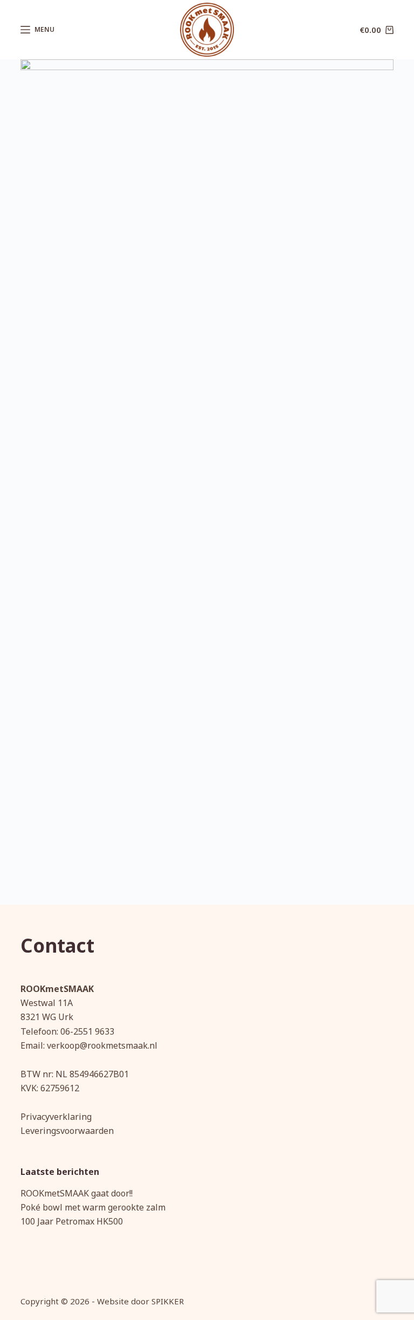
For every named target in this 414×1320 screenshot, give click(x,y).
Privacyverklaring (56, 1117)
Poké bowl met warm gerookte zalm (92, 1207)
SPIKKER (167, 1301)
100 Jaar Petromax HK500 (71, 1221)
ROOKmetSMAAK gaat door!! (76, 1193)
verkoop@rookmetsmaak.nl (102, 1045)
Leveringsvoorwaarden (67, 1131)
